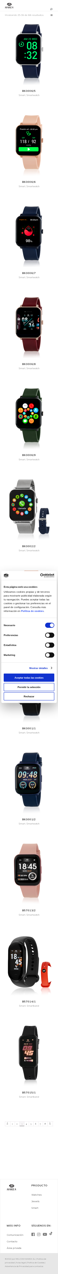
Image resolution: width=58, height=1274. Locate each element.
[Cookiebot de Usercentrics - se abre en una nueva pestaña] (41, 576)
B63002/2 (29, 546)
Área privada (14, 1248)
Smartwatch (32, 95)
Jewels (35, 1201)
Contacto (12, 1241)
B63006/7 (29, 273)
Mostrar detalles (38, 668)
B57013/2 (29, 910)
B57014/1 (29, 1001)
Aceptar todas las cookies (29, 677)
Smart (22, 95)
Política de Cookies (35, 1262)
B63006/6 (29, 181)
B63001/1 (29, 728)
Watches (36, 1194)
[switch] (49, 635)
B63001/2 (29, 819)
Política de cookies (32, 611)
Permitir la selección (29, 687)
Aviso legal (21, 1262)
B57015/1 (29, 1092)
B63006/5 (29, 90)
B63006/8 (29, 364)
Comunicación (15, 1235)
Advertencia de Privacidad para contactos (24, 1266)
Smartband (33, 1005)
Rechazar (29, 696)
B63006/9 (29, 455)
